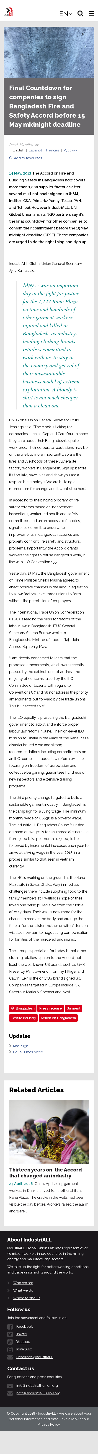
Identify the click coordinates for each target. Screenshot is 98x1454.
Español (35, 150)
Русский (70, 150)
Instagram (24, 1349)
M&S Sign (20, 1046)
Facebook (24, 1327)
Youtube (23, 1342)
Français (52, 150)
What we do (23, 1290)
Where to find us (26, 1298)
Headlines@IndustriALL (34, 1357)
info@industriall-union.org (37, 1386)
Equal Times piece (28, 1052)
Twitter (21, 1334)
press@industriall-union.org (38, 1393)
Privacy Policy (49, 1424)
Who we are (23, 1283)
